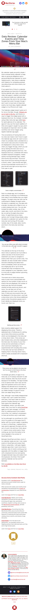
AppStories (10, 561)
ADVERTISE (13, 587)
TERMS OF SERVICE (15, 588)
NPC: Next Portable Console (18, 568)
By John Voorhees (15, 46)
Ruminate (14, 566)
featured (18, 469)
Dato (24, 120)
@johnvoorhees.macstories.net (19, 576)
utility (26, 469)
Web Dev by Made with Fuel (9, 596)
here (9, 495)
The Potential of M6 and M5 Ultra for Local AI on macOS (20, 24)
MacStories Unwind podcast (11, 504)
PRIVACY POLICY (21, 587)
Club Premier (5, 520)
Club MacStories (15, 480)
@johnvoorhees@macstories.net (20, 572)
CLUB (2, 17)
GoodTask (24, 407)
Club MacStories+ (6, 509)
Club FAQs (21, 495)
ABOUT (5, 587)
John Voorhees (12, 554)
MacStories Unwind (15, 562)
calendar (13, 469)
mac (22, 469)
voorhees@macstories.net (18, 579)
